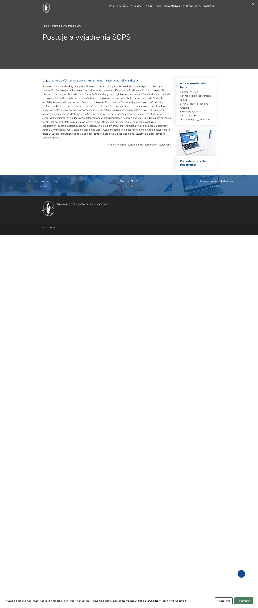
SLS (150, 5)
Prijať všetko (244, 600)
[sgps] (46, 11)
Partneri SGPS (192, 5)
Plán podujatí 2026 (168, 5)
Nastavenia (224, 600)
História (122, 5)
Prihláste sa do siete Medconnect (193, 162)
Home (111, 5)
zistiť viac (43, 186)
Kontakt (209, 5)
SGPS (137, 5)
